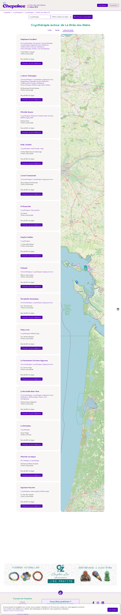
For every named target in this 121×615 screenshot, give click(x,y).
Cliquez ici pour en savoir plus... (14, 610)
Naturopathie (35, 210)
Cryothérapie (17, 12)
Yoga (42, 148)
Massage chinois (35, 81)
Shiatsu (34, 49)
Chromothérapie (47, 43)
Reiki (43, 85)
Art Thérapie (25, 460)
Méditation (40, 47)
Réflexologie (36, 85)
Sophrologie (35, 148)
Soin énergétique (44, 49)
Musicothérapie (26, 49)
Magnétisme (25, 81)
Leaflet (86, 511)
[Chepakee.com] (24, 10)
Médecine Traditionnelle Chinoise (35, 46)
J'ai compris (113, 610)
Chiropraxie (37, 43)
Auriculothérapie (26, 43)
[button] (76, 282)
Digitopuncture (36, 45)
